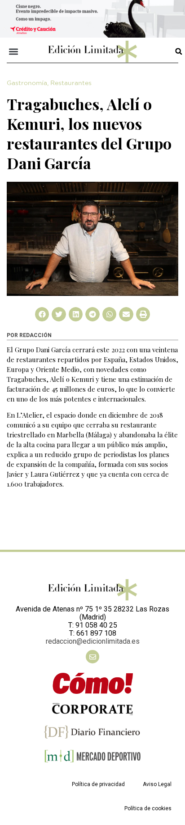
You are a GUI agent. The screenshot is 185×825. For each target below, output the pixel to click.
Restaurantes (71, 83)
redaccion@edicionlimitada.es (93, 641)
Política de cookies (148, 808)
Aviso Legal (157, 784)
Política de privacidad (98, 784)
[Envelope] (92, 656)
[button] (13, 51)
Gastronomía (27, 83)
